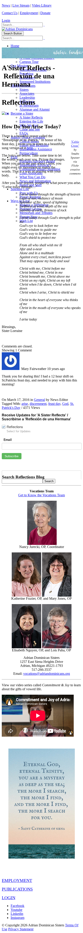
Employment (29, 13)
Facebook (17, 906)
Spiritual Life (20, 189)
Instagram (17, 918)
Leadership (27, 97)
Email (8, 439)
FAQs (23, 133)
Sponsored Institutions (34, 81)
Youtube (16, 910)
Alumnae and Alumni (34, 109)
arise (24, 404)
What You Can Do (32, 177)
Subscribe (12, 456)
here (30, 148)
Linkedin (17, 914)
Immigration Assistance (35, 149)
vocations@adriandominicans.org (46, 673)
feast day (54, 404)
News (6, 5)
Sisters (24, 89)
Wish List (26, 221)
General (39, 400)
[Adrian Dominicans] (17, 29)
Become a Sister (22, 113)
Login (6, 20)
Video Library (42, 5)
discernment (38, 404)
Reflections (15, 427)
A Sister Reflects (31, 117)
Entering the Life (31, 121)
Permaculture (28, 153)
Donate (45, 13)
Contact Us (9, 13)
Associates (26, 93)
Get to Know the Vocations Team (41, 495)
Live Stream (20, 5)
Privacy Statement (20, 929)
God (65, 404)
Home (15, 46)
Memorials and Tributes (35, 213)
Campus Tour (29, 62)
